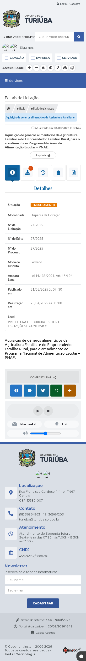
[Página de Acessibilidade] (72, 68)
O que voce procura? (18, 37)
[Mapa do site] (65, 68)
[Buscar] (79, 36)
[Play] (38, 411)
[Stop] (48, 411)
